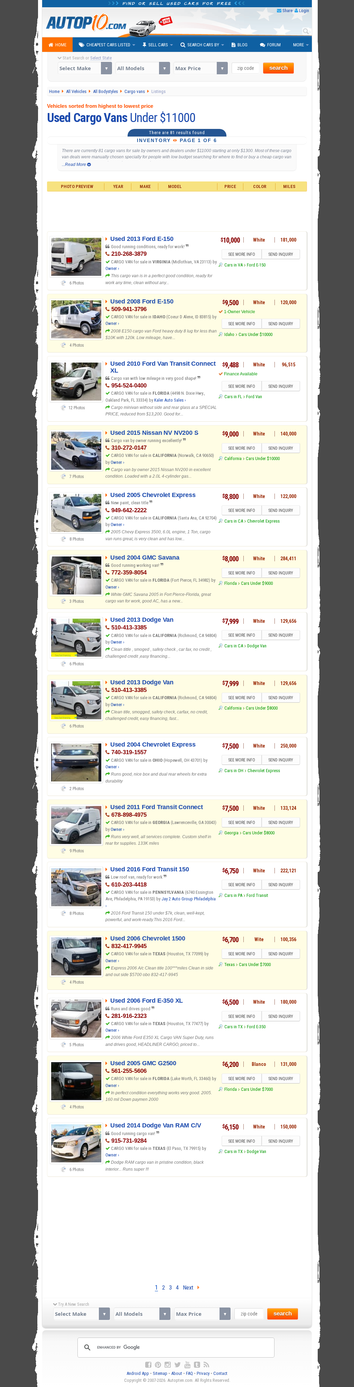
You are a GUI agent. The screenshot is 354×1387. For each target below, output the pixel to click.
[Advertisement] (177, 210)
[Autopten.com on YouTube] (187, 1365)
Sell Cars (158, 44)
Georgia (231, 832)
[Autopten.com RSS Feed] (206, 1365)
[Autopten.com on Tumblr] (197, 1365)
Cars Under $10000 (255, 334)
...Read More (74, 164)
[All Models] (142, 68)
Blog (242, 44)
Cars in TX (233, 1026)
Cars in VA (233, 265)
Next (190, 1287)
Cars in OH (233, 770)
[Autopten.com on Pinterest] (158, 1365)
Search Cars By (203, 44)
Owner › (112, 268)
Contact (220, 1373)
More (298, 44)
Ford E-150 (256, 265)
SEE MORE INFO (241, 254)
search (278, 68)
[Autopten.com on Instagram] (168, 1365)
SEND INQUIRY (280, 254)
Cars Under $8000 (262, 708)
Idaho (229, 334)
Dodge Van (257, 645)
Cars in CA (233, 521)
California (232, 458)
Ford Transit (257, 895)
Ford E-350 (256, 1026)
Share (287, 10)
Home (60, 44)
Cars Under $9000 (257, 583)
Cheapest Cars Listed (108, 44)
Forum (274, 44)
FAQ (189, 1373)
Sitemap (160, 1373)
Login (304, 10)
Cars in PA (233, 895)
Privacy (203, 1373)
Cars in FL (233, 396)
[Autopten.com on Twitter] (177, 1365)
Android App (138, 1373)
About (176, 1373)
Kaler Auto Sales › (170, 400)
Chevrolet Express (263, 521)
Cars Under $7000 (255, 964)
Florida (230, 583)
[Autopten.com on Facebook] (148, 1365)
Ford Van (254, 396)
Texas (229, 964)
